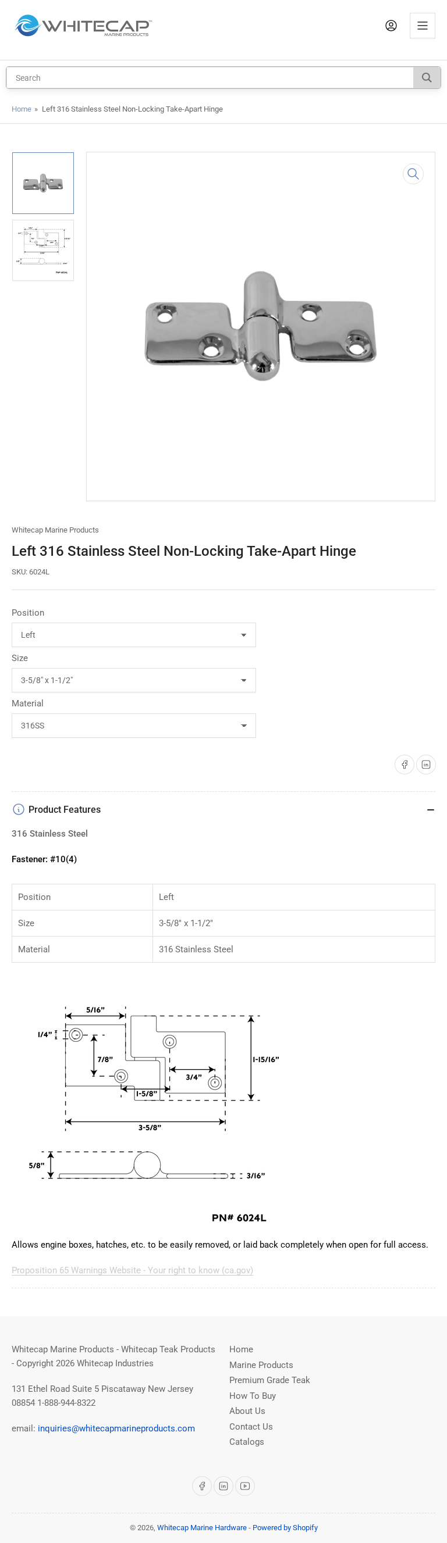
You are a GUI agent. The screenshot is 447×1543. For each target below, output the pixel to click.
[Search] (427, 77)
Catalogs (246, 1442)
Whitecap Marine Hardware (202, 1527)
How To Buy (252, 1396)
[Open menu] (422, 25)
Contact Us (251, 1426)
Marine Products (261, 1365)
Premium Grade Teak (269, 1380)
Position (28, 613)
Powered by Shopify (285, 1527)
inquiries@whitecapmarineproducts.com (116, 1428)
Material (28, 703)
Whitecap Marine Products (55, 530)
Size (20, 658)
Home (21, 109)
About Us (247, 1411)
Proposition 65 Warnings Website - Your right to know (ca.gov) (132, 1270)
